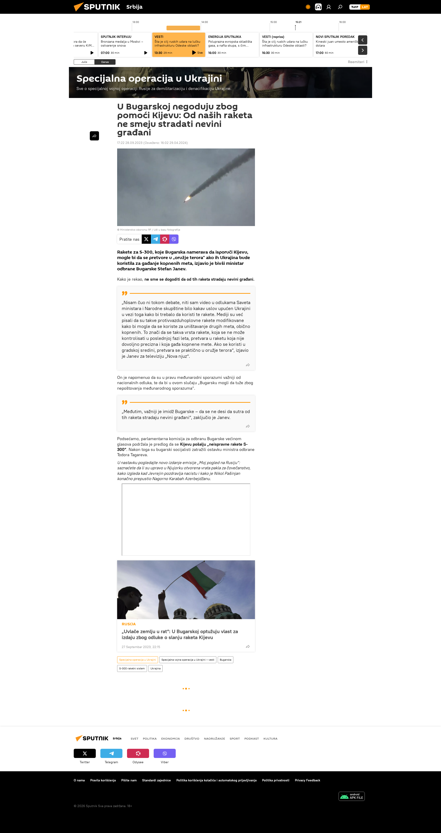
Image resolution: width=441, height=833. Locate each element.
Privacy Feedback (307, 780)
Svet (134, 738)
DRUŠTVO (191, 738)
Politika (150, 738)
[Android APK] (351, 797)
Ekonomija (170, 738)
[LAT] (365, 7)
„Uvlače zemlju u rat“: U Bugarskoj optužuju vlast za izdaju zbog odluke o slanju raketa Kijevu (180, 634)
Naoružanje (214, 738)
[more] (247, 364)
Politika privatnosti (275, 780)
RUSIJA (129, 624)
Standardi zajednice (156, 780)
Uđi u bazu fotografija (167, 229)
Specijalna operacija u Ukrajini (137, 659)
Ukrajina (155, 668)
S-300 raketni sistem (132, 668)
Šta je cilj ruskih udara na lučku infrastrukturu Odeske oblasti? (177, 43)
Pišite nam (129, 780)
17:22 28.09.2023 (129, 143)
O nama (79, 780)
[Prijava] (328, 6)
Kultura (270, 738)
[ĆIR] (354, 7)
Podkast (251, 738)
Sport (235, 738)
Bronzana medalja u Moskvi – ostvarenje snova (122, 43)
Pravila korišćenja (103, 780)
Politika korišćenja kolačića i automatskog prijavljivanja (216, 780)
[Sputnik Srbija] (98, 13)
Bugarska (225, 659)
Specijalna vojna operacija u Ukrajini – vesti (187, 659)
